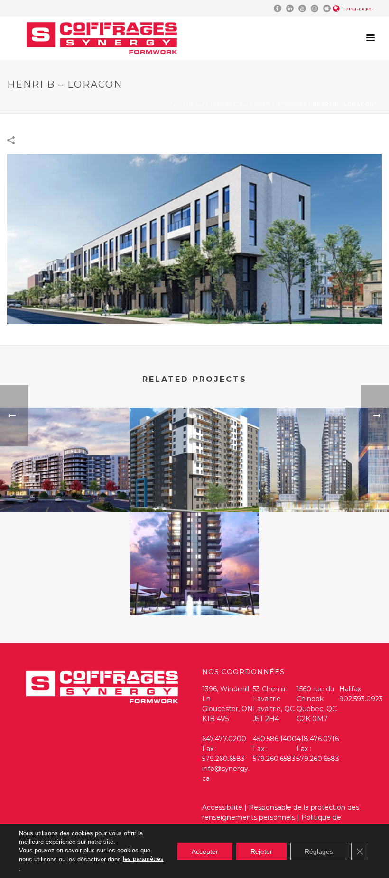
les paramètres (143, 858)
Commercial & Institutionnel (256, 104)
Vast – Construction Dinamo (64, 497)
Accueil (187, 104)
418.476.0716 (317, 738)
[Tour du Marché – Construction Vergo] (194, 445)
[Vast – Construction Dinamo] (65, 445)
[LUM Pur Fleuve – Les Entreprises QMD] (194, 549)
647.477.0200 (224, 738)
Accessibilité (222, 807)
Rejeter (261, 851)
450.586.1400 (274, 738)
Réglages (319, 851)
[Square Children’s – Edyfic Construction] (324, 445)
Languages (357, 8)
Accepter (205, 851)
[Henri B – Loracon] (194, 238)
